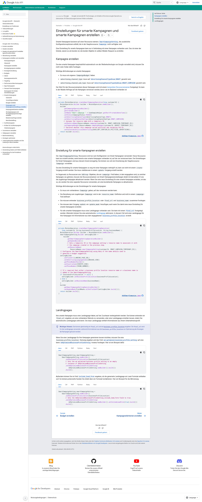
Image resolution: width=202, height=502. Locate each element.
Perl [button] (95, 95)
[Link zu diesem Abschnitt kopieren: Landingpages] (74, 310)
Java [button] (59, 95)
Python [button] (80, 95)
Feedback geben (137, 31)
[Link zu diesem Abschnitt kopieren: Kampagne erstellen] (81, 59)
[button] (13, 28)
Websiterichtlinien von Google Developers (94, 443)
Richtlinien (52, 8)
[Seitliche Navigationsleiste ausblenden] (25, 498)
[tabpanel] (101, 121)
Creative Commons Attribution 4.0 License (107, 441)
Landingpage (101, 213)
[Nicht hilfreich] (144, 25)
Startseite (59, 25)
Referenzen (17, 8)
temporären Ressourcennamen (118, 87)
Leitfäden (6, 8)
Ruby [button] (88, 95)
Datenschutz (52, 497)
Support (62, 8)
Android (57, 489)
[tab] (59, 95)
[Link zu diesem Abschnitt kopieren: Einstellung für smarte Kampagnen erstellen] (108, 150)
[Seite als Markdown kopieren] (109, 35)
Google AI (106, 489)
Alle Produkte (117, 489)
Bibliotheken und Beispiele (34, 8)
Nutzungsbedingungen (38, 497)
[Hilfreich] (141, 25)
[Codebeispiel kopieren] (144, 99)
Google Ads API (77, 25)
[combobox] (162, 2)
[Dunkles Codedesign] (141, 99)
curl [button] (101, 95)
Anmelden (195, 2)
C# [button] (66, 95)
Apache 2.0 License (143, 441)
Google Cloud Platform (90, 489)
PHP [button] (72, 95)
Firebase (76, 489)
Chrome (66, 489)
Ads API (19, 2)
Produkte (67, 25)
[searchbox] (14, 14)
